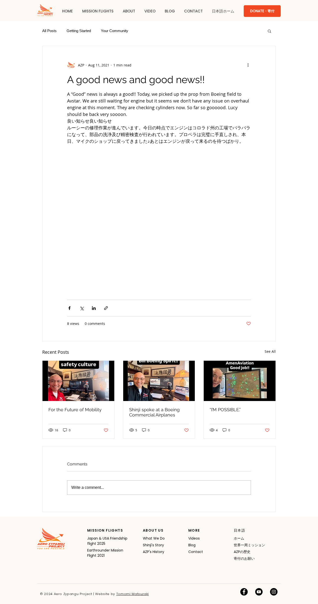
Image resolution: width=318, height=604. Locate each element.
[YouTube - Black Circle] (259, 592)
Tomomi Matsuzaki (132, 594)
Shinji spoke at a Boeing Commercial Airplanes (154, 412)
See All (270, 351)
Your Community (114, 31)
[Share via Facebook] (69, 308)
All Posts (49, 31)
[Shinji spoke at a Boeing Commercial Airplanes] (159, 381)
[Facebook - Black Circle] (244, 592)
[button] (98, 11)
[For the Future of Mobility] (78, 381)
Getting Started (79, 31)
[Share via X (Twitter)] (81, 308)
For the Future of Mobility (75, 409)
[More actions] (248, 65)
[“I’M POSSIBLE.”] (240, 381)
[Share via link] (106, 308)
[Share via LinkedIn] (93, 308)
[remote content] (159, 219)
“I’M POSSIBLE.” (225, 409)
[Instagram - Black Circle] (274, 592)
